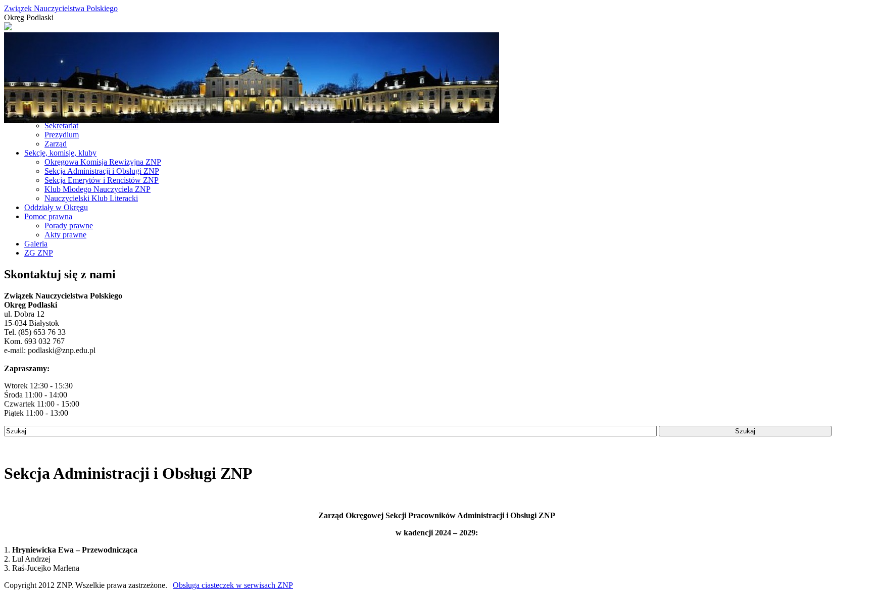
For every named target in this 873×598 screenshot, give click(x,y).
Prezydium (61, 134)
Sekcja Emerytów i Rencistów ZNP (101, 180)
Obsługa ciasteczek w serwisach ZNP (233, 585)
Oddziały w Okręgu (56, 207)
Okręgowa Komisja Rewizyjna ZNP (102, 162)
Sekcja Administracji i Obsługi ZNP (101, 171)
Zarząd (55, 143)
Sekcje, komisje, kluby (60, 152)
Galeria (35, 243)
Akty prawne (65, 234)
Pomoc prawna (48, 216)
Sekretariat (61, 125)
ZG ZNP (38, 252)
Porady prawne (68, 225)
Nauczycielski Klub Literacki (91, 198)
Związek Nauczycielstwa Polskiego (61, 8)
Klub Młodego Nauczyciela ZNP (97, 189)
